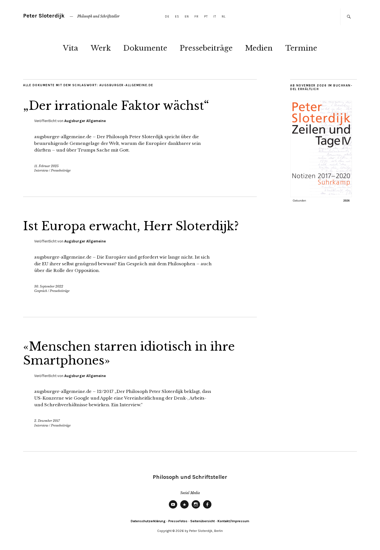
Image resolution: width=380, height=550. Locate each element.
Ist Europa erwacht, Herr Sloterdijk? (131, 226)
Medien (259, 48)
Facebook (207, 508)
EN (187, 16)
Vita (70, 48)
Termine (301, 48)
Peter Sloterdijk (44, 16)
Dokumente (145, 48)
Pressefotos (177, 521)
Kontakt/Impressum (233, 521)
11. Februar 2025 (46, 166)
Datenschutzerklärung (148, 521)
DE (167, 16)
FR (196, 16)
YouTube (173, 508)
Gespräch (40, 291)
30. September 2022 (48, 286)
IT (214, 16)
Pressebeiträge (206, 48)
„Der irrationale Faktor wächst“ (116, 105)
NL (224, 16)
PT (206, 16)
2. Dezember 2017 (47, 421)
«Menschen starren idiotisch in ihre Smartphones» (129, 353)
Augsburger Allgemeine (85, 121)
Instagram (196, 508)
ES (177, 16)
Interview (41, 170)
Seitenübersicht (202, 521)
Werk (101, 48)
